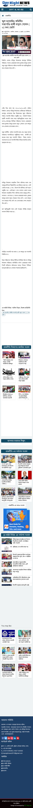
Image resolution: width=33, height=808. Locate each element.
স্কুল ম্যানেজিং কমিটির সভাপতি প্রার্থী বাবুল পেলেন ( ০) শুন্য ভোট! (16, 314)
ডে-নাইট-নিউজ (6, 31)
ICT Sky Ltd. (28, 805)
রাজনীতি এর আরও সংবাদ (16, 505)
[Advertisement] (16, 87)
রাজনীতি (8, 16)
